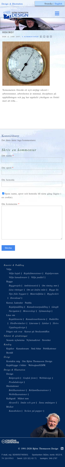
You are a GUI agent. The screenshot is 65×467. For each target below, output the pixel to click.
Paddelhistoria (56, 319)
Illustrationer (12, 385)
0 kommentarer (30, 37)
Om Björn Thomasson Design (37, 361)
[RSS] (62, 448)
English (58, 3)
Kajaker (10, 348)
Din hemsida (8, 179)
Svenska (48, 3)
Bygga (9, 281)
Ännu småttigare (47, 402)
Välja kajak (14, 273)
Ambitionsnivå (31, 285)
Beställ (9, 352)
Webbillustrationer (18, 394)
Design (9, 373)
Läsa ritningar (16, 289)
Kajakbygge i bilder (16, 365)
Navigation (14, 310)
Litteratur (33, 323)
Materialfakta (37, 293)
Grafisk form (29, 377)
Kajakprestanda (53, 273)
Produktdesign (16, 382)
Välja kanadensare (18, 277)
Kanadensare (22, 348)
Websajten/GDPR (36, 365)
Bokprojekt (14, 377)
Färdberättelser (18, 323)
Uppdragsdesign (17, 327)
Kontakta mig (13, 361)
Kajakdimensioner (33, 273)
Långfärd (56, 306)
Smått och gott (28, 402)
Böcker (9, 406)
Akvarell (13, 402)
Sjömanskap (45, 310)
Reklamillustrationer (39, 390)
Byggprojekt (15, 285)
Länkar (45, 323)
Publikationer (49, 348)
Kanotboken (15, 410)
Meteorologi (29, 310)
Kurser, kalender (14, 302)
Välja (8, 269)
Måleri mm (23, 398)
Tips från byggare (18, 293)
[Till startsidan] (18, 15)
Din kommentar (9, 203)
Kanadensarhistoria (35, 319)
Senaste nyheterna (15, 340)
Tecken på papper (33, 410)
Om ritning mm (49, 285)
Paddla (28, 302)
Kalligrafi (10, 398)
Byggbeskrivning (55, 293)
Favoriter (46, 340)
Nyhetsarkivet (33, 340)
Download (15, 297)
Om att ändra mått (36, 289)
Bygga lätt (54, 289)
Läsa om (10, 315)
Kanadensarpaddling (37, 306)
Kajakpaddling (16, 306)
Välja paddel (37, 277)
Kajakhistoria (15, 319)
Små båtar (36, 348)
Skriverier (57, 323)
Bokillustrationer (17, 390)
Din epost (6, 167)
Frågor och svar (14, 331)
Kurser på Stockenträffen (36, 331)
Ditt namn (7, 155)
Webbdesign (45, 377)
